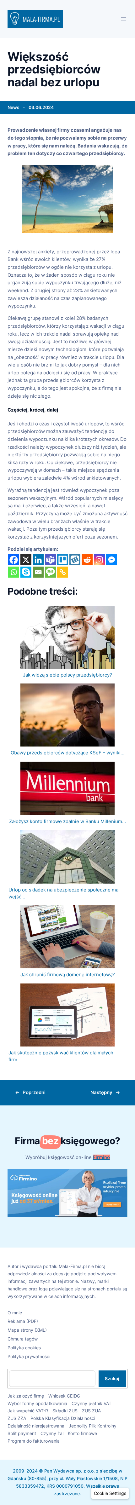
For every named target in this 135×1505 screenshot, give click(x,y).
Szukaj (112, 1378)
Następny (101, 1092)
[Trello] (62, 559)
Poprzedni (34, 1092)
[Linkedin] (38, 559)
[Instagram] (99, 559)
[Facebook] (13, 559)
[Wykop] (74, 559)
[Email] (38, 572)
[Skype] (25, 572)
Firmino (101, 1157)
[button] (110, 1493)
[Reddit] (87, 559)
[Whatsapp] (13, 572)
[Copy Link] (62, 572)
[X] (25, 559)
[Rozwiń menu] (123, 19)
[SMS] (50, 572)
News (13, 107)
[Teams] (50, 559)
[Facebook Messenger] (111, 559)
